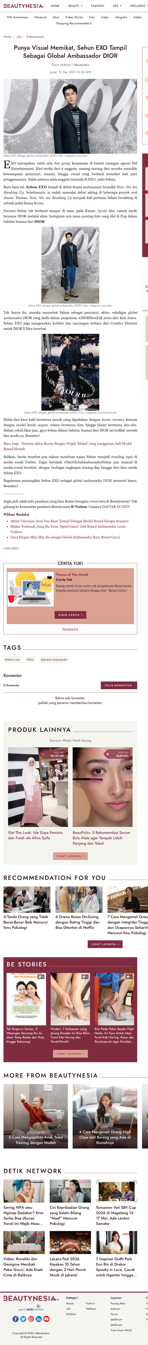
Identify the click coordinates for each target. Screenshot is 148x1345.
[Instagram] (31, 1319)
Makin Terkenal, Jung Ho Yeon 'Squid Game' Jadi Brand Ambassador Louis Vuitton (68, 529)
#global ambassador (54, 659)
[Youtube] (46, 1319)
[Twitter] (23, 1319)
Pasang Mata (118, 1303)
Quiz (56, 17)
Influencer (40, 17)
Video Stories (74, 17)
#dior (30, 659)
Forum (114, 1314)
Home (7, 37)
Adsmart (115, 1309)
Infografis (121, 17)
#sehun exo (12, 659)
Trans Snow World (121, 1330)
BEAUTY (74, 6)
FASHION (97, 6)
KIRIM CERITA (69, 615)
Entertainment (35, 37)
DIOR (107, 481)
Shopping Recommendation (74, 23)
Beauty (70, 1303)
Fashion (90, 1303)
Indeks (137, 17)
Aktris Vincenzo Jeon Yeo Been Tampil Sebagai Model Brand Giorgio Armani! (69, 521)
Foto (92, 17)
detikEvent (116, 1325)
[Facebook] (16, 1319)
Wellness (91, 1309)
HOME (55, 6)
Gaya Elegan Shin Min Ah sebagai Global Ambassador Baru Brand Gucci (65, 537)
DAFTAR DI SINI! (116, 507)
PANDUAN (70, 629)
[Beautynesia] (24, 6)
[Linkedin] (39, 1319)
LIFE (116, 6)
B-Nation (71, 1314)
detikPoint (116, 1319)
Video (105, 17)
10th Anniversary (17, 17)
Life (19, 37)
